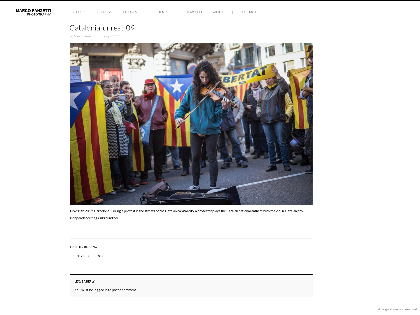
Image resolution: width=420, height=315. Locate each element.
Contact (249, 12)
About (218, 12)
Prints (163, 12)
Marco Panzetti (83, 36)
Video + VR (104, 12)
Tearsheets (195, 12)
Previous (82, 256)
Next (102, 256)
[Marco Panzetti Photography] (33, 12)
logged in (100, 290)
